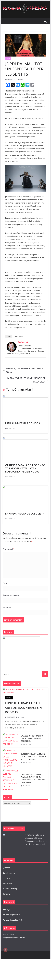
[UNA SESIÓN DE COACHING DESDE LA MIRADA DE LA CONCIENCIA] (11, 740)
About (8, 337)
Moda (8, 58)
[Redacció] (12, 343)
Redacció (21, 79)
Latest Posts (18, 337)
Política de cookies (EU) (12, 920)
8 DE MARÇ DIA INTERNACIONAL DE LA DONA (24, 370)
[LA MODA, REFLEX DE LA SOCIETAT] (25, 487)
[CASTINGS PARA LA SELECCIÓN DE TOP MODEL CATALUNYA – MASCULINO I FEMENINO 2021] (25, 439)
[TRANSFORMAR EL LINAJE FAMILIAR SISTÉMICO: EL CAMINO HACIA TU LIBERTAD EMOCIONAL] (11, 780)
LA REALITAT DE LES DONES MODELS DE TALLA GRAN (26, 380)
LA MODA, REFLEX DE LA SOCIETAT (25, 513)
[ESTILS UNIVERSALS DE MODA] (25, 397)
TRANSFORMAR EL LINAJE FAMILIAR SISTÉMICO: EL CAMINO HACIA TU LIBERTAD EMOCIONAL (33, 778)
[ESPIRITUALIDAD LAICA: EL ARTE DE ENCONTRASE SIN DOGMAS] (25, 691)
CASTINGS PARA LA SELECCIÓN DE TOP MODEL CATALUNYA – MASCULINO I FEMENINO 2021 (25, 468)
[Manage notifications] (5, 950)
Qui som (6, 868)
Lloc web (7, 607)
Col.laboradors (9, 873)
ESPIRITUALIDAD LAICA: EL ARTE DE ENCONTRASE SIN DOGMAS (23, 707)
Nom (5, 583)
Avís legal (7, 909)
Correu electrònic (11, 595)
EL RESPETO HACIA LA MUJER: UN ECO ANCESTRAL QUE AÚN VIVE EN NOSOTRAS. (33, 756)
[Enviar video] (8, 894)
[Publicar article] (10, 888)
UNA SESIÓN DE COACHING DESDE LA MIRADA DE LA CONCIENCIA (32, 738)
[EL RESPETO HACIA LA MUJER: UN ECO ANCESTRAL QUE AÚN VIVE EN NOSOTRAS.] (11, 758)
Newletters (7, 883)
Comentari (8, 549)
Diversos (9, 698)
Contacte (6, 878)
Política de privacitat (11, 915)
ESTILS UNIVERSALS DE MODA (22, 423)
